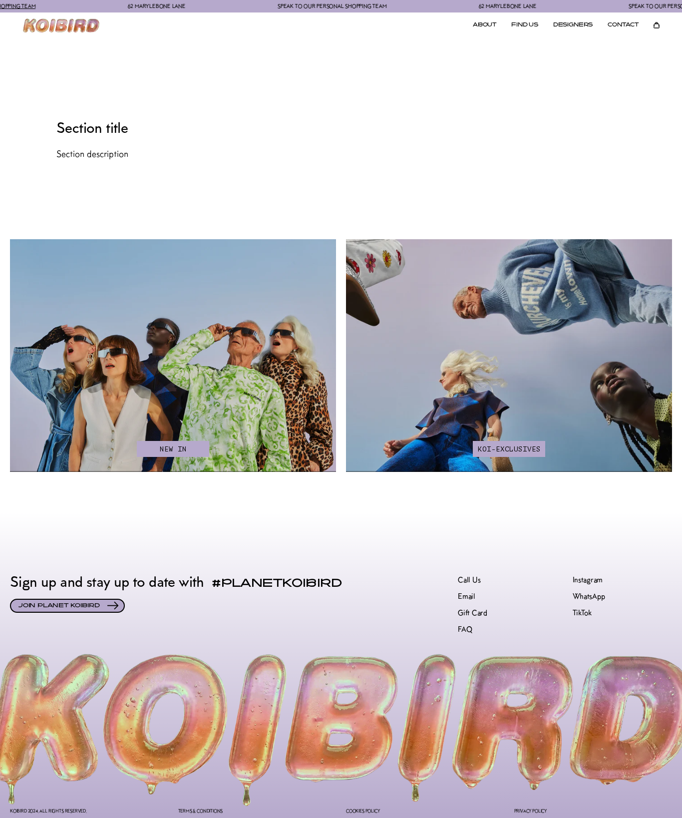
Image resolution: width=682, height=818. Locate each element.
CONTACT (623, 25)
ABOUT (484, 25)
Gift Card (472, 613)
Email (466, 596)
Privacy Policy (530, 811)
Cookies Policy (362, 811)
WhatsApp (589, 596)
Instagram (588, 580)
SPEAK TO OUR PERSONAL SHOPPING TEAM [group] (307, 5)
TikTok (582, 613)
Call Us (469, 580)
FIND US (524, 25)
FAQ (465, 629)
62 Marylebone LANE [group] (132, 5)
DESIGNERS (573, 25)
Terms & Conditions (200, 811)
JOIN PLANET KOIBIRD (59, 605)
